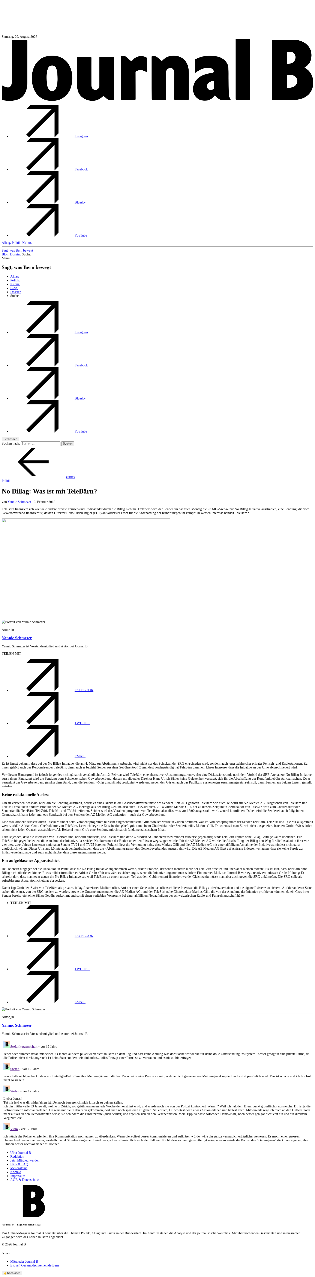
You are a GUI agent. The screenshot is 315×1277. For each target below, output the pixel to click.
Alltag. (6, 242)
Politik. (16, 242)
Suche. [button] (26, 254)
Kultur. (27, 242)
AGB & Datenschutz (24, 1179)
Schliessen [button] (10, 439)
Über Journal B (20, 1152)
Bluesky (80, 202)
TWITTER (82, 723)
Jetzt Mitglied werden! (25, 1160)
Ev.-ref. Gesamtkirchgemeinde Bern (34, 1265)
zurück (70, 477)
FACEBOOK (84, 690)
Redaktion (17, 1156)
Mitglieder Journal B (24, 1261)
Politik (6, 481)
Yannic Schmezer (19, 502)
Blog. (5, 254)
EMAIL (80, 756)
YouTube (81, 235)
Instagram (81, 136)
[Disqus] (157, 1092)
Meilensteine (18, 1168)
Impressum (17, 1176)
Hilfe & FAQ (19, 1164)
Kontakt (15, 1172)
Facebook (81, 169)
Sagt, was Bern (17, 250)
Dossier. (15, 254)
